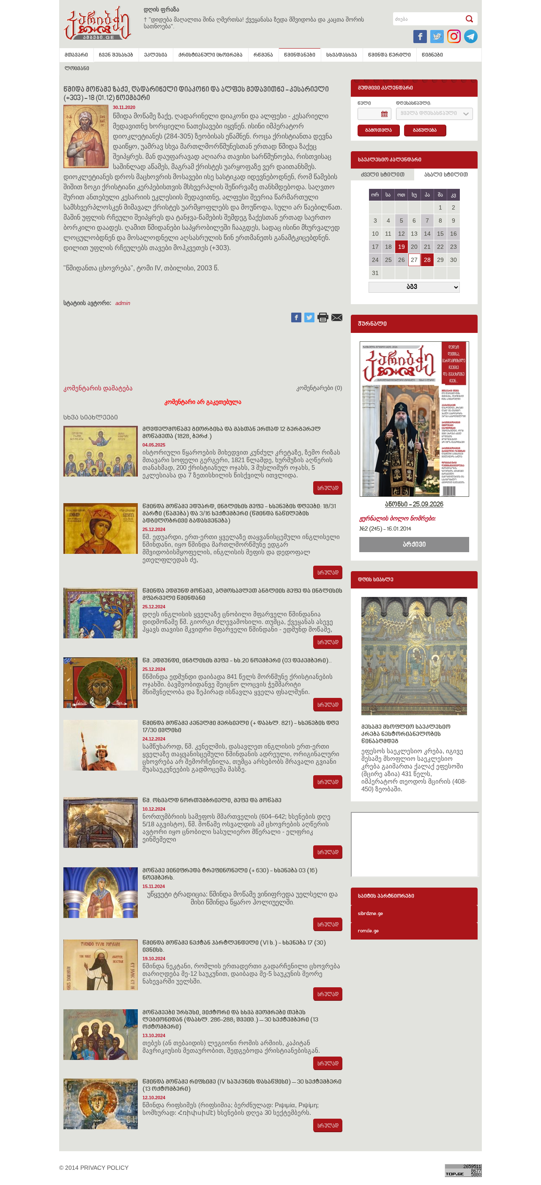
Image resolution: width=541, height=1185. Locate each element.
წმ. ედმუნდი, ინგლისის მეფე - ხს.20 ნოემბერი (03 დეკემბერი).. (237, 661)
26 (401, 259)
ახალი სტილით (446, 175)
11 (388, 233)
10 (375, 233)
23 (453, 246)
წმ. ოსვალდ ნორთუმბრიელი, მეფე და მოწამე (211, 800)
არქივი (414, 545)
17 (375, 246)
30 (453, 259)
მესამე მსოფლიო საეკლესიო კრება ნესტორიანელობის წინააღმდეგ (406, 734)
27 (414, 259)
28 (427, 259)
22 (440, 246)
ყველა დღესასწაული (429, 114)
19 (401, 246)
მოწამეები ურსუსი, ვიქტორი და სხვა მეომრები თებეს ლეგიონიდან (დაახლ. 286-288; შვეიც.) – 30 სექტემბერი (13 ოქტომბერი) (230, 1020)
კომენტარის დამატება (98, 388)
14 (427, 233)
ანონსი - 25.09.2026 (414, 505)
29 (440, 259)
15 (440, 233)
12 (401, 233)
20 (414, 246)
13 (414, 233)
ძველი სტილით (382, 175)
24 (375, 259)
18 (388, 246)
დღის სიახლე (375, 580)
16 (453, 233)
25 (388, 259)
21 (427, 246)
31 (375, 273)
